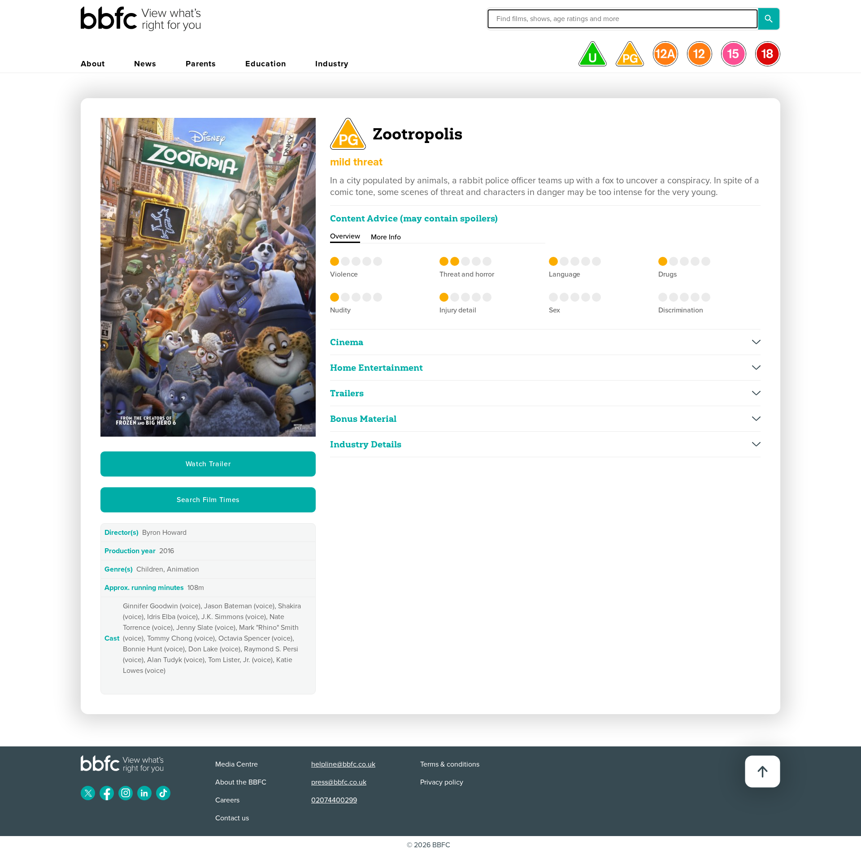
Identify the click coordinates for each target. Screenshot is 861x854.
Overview (345, 236)
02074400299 (334, 800)
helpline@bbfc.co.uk (343, 764)
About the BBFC (240, 782)
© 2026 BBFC (428, 845)
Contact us (232, 818)
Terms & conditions (449, 764)
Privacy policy (441, 782)
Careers (227, 800)
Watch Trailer (208, 464)
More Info (386, 237)
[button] (535, 18)
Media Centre (236, 764)
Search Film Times (208, 499)
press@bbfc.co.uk (338, 782)
